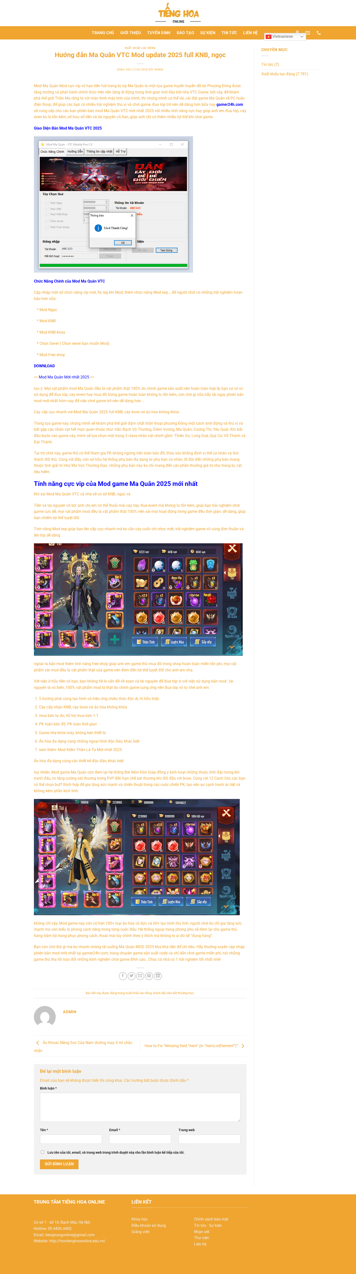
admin (158, 69)
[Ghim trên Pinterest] (149, 976)
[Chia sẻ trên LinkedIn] (158, 976)
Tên (44, 1130)
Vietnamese (282, 36)
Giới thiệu (130, 33)
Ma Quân (50, 86)
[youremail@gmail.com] (308, 33)
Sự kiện (207, 33)
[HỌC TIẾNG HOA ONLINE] (178, 13)
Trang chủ (103, 33)
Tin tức (229, 33)
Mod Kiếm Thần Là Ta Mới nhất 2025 (90, 749)
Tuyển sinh (158, 33)
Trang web (186, 1130)
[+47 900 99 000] (319, 33)
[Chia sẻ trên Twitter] (132, 976)
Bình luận (48, 1088)
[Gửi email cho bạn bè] (140, 976)
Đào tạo (185, 33)
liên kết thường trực (180, 993)
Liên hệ (250, 33)
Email (114, 1130)
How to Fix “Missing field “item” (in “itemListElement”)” (192, 1046)
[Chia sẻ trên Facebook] (123, 976)
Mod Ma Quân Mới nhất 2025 (64, 377)
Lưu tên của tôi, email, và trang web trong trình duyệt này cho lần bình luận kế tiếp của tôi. (116, 1153)
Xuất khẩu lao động (140, 48)
